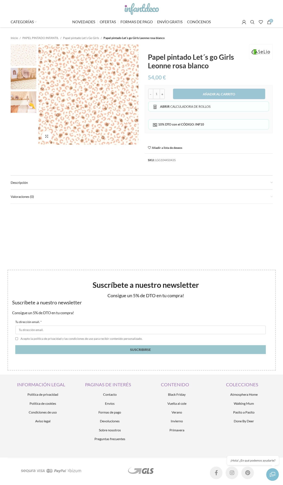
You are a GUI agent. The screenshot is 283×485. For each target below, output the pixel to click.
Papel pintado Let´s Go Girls (81, 38)
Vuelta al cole (176, 403)
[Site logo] (141, 8)
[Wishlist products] (261, 22)
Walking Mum (244, 403)
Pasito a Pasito (244, 412)
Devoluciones (110, 421)
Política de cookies (43, 403)
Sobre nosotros (110, 430)
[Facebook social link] (216, 473)
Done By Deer (244, 421)
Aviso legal (42, 421)
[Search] (252, 22)
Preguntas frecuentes (109, 439)
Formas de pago (109, 412)
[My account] (244, 22)
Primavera (176, 430)
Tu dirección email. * (28, 322)
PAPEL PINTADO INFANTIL (40, 38)
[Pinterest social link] (247, 473)
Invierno (177, 421)
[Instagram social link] (232, 473)
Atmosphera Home (244, 394)
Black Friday (177, 394)
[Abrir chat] (272, 474)
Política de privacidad (42, 394)
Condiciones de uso (43, 412)
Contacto (110, 394)
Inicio (14, 38)
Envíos (110, 403)
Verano (177, 412)
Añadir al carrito (219, 94)
